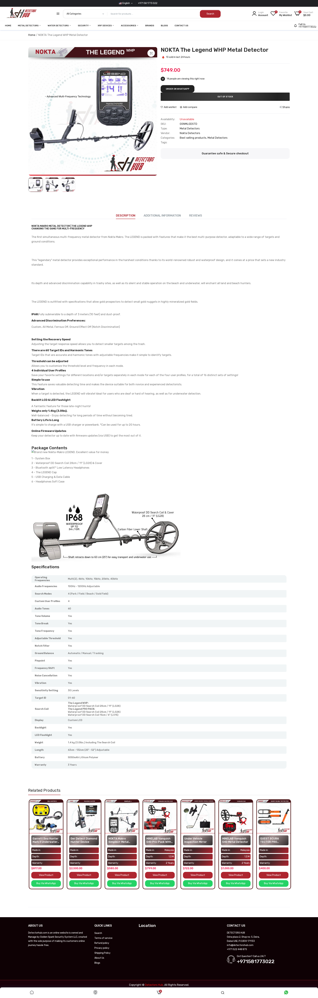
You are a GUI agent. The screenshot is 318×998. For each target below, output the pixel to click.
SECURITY (83, 25)
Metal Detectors (217, 137)
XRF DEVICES (105, 25)
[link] (59, 803)
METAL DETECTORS (28, 25)
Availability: (168, 119)
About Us (99, 958)
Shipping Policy (102, 953)
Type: (164, 128)
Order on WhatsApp (177, 89)
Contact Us (181, 25)
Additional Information (162, 215)
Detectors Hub (154, 984)
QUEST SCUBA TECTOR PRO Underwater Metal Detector (271, 840)
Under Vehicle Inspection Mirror (195, 840)
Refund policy (101, 943)
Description (125, 215)
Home (31, 35)
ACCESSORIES (129, 25)
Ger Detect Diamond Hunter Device (83, 840)
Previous (31, 111)
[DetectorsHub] (21, 14)
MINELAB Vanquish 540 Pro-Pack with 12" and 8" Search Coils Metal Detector (159, 840)
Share (286, 107)
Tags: (164, 142)
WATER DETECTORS (58, 25)
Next (154, 111)
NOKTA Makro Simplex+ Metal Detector (118, 840)
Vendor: (165, 133)
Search (98, 933)
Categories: (168, 137)
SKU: (163, 123)
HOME (8, 25)
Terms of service (103, 938)
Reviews (195, 215)
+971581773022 (307, 27)
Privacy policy (101, 948)
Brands (149, 25)
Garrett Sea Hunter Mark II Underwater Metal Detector (45, 840)
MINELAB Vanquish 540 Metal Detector (234, 840)
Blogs (164, 25)
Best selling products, (194, 137)
